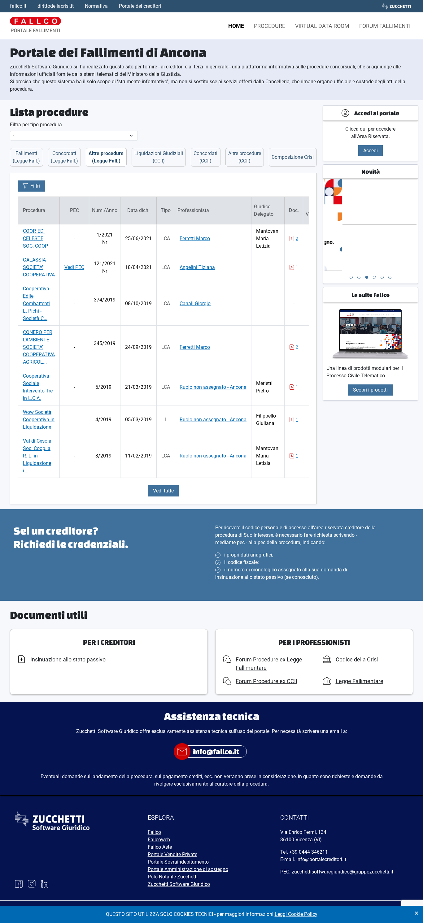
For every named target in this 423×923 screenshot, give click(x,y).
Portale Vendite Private (172, 854)
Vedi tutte (163, 491)
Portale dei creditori (140, 6)
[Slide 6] (389, 277)
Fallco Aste (160, 847)
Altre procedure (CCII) (244, 157)
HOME (236, 26)
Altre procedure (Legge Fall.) (106, 157)
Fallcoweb (159, 840)
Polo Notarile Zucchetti (173, 877)
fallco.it (18, 6)
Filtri (35, 186)
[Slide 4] (374, 277)
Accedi (370, 151)
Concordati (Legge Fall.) (64, 157)
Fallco (154, 832)
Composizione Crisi (293, 157)
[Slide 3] (366, 277)
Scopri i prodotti (370, 390)
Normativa (96, 6)
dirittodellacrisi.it (55, 6)
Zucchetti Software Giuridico (179, 884)
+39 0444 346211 (308, 852)
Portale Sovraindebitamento (178, 862)
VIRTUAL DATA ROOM (322, 26)
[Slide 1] (351, 277)
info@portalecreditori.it (321, 859)
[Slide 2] (358, 277)
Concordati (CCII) (205, 157)
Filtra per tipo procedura (36, 125)
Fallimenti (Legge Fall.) (26, 157)
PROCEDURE (269, 26)
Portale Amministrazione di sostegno (188, 869)
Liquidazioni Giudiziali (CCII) (158, 157)
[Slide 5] (382, 277)
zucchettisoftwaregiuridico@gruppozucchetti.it (342, 872)
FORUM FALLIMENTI (385, 26)
